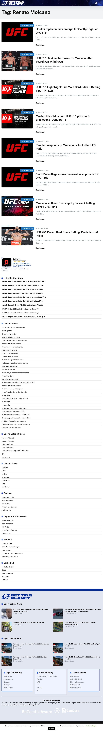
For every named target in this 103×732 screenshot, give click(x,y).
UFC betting (6, 457)
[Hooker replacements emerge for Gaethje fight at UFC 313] (17, 32)
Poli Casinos (6, 504)
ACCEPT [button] (51, 728)
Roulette (4, 474)
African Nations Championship (12, 553)
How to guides (7, 331)
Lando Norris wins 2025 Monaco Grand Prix (28, 622)
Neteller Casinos (7, 500)
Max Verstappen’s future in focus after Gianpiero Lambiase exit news (30, 610)
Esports (39, 688)
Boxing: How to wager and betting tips (15, 451)
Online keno (6, 402)
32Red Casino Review (9, 350)
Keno (3, 484)
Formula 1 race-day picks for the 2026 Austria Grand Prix (22, 301)
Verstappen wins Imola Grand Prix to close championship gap (80, 623)
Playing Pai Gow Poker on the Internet (15, 399)
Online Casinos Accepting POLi (12, 347)
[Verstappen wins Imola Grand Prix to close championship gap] (58, 631)
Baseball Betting (7, 448)
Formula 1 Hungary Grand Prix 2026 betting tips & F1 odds (23, 285)
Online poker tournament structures (14, 408)
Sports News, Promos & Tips (47, 676)
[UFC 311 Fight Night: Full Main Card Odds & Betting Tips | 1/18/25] (17, 89)
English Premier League (10, 557)
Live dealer (5, 487)
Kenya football (7, 550)
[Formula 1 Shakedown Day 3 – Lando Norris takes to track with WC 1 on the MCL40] (58, 618)
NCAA (4, 570)
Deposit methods (8, 497)
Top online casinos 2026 (10, 379)
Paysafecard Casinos (9, 507)
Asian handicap (7, 444)
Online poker (6, 405)
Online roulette (75, 685)
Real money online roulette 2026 (13, 411)
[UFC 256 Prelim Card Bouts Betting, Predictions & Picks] (17, 235)
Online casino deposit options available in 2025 (18, 382)
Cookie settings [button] (91, 726)
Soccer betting (7, 544)
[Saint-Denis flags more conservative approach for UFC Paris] (17, 177)
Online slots (6, 395)
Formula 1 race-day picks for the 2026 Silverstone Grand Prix (24, 297)
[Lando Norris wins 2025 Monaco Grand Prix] (7, 631)
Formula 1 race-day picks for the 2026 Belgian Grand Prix (22, 289)
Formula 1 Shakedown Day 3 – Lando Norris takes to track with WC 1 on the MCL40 (83, 610)
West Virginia (8, 688)
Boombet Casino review (10, 357)
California (7, 685)
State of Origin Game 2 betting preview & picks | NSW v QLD (23, 317)
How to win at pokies (9, 334)
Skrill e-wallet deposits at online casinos (16, 424)
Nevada (6, 682)
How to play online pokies (11, 337)
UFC (38, 682)
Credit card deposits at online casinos (15, 363)
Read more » (40, 45)
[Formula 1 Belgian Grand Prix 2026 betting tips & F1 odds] (58, 665)
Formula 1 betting (8, 441)
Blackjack (5, 468)
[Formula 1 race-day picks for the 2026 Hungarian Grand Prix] (7, 652)
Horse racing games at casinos (12, 360)
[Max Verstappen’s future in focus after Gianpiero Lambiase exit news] (7, 618)
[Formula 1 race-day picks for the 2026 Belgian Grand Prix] (7, 665)
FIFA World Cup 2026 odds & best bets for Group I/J (20, 313)
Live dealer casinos (8, 370)
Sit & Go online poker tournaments (14, 421)
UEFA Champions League (10, 547)
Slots (3, 471)
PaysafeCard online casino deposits (14, 340)
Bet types (5, 580)
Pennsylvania (8, 679)
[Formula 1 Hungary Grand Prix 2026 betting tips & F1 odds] (58, 652)
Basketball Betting (8, 567)
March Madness (7, 573)
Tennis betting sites (8, 438)
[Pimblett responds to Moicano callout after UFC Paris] (17, 148)
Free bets (40, 679)
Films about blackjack (9, 366)
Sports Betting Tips (28, 83)
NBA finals (5, 577)
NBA (38, 690)
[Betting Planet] (13, 3)
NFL (3, 454)
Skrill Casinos (6, 510)
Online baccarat (75, 688)
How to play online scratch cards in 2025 (16, 418)
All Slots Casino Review (10, 353)
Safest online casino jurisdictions (13, 328)
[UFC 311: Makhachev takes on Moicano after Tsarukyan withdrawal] (17, 61)
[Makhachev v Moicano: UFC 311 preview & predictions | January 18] (17, 118)
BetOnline (21, 269)
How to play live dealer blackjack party (15, 373)
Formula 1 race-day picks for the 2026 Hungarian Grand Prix (23, 281)
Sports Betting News (27, 25)
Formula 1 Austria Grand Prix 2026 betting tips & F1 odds (22, 305)
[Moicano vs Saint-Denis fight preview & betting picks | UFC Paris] (17, 206)
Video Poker (6, 480)
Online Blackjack (7, 376)
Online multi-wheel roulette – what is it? (15, 415)
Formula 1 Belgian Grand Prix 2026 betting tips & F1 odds (22, 293)
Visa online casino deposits (11, 428)
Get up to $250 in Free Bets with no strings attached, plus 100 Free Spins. (22, 265)
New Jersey (8, 676)
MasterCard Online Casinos (11, 344)
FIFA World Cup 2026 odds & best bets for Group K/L (20, 309)
